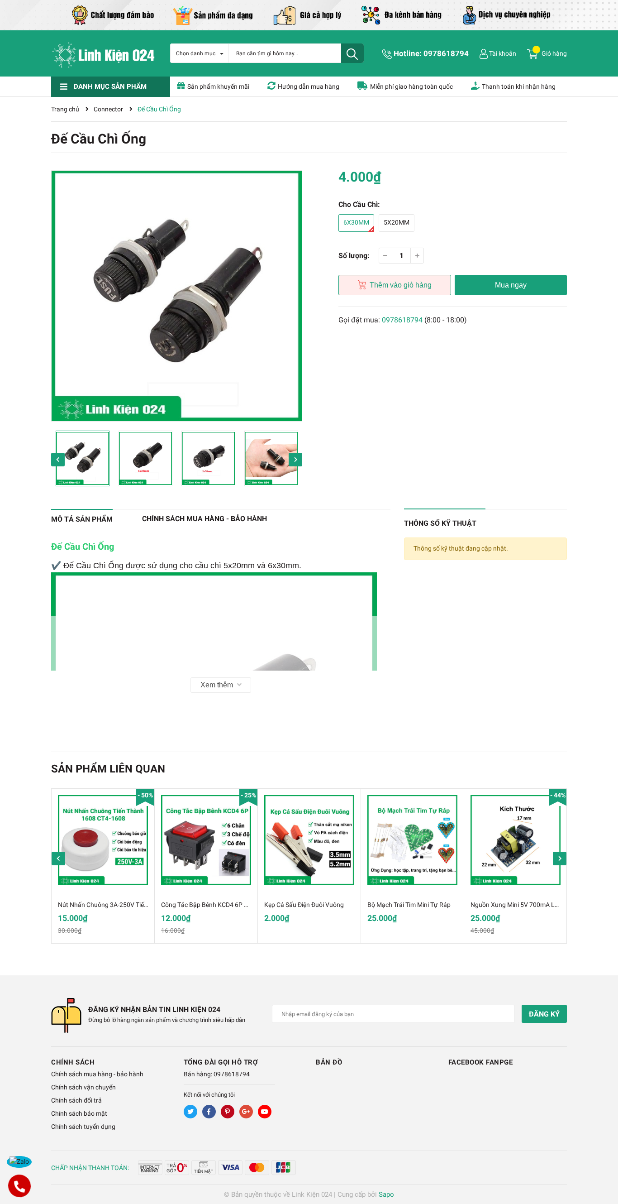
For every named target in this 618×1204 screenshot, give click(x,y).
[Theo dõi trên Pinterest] (227, 1111)
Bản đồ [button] (329, 1062)
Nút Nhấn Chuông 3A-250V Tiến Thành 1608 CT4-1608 (135, 904)
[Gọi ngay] (19, 1186)
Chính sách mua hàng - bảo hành (97, 1074)
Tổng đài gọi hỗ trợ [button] (221, 1062)
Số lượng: (354, 255)
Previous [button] (58, 459)
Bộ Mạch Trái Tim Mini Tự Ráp (409, 904)
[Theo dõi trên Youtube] (264, 1111)
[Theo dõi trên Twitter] (190, 1111)
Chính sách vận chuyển (83, 1087)
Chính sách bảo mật (79, 1113)
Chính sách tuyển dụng (83, 1126)
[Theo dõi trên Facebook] (209, 1111)
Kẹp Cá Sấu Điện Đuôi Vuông (304, 904)
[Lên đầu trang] (602, 1161)
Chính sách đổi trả (76, 1100)
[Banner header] (309, 14)
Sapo (386, 1194)
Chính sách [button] (73, 1062)
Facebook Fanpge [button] (480, 1062)
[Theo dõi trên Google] (246, 1111)
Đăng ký (544, 1014)
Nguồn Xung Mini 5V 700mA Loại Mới (523, 904)
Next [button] (295, 459)
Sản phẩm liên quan (108, 769)
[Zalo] (19, 1162)
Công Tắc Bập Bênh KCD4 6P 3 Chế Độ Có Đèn (225, 904)
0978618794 (446, 53)
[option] (176, 296)
